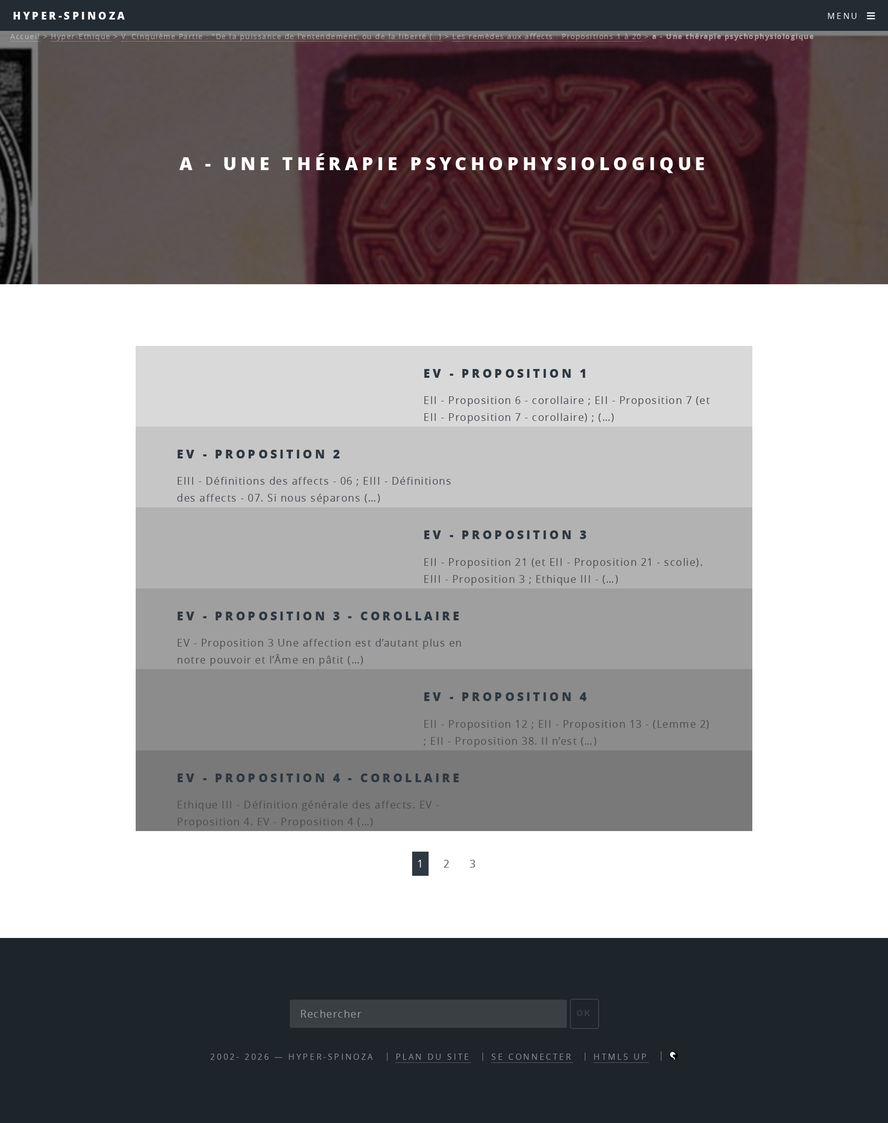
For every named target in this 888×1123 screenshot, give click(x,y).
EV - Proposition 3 (506, 534)
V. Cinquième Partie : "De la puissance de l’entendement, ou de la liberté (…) (281, 36)
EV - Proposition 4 (506, 696)
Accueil (25, 36)
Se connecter (531, 1056)
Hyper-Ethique (81, 36)
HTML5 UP (621, 1056)
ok (585, 1013)
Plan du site (433, 1056)
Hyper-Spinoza (70, 15)
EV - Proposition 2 (259, 453)
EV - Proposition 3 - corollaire (319, 615)
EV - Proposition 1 (506, 372)
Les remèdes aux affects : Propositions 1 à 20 (547, 36)
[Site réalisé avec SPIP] (674, 1056)
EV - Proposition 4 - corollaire (319, 777)
